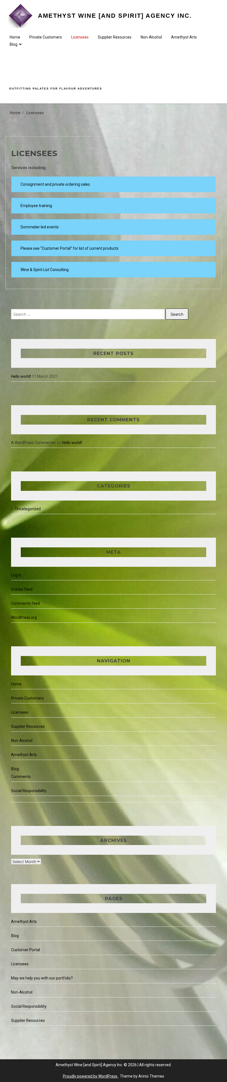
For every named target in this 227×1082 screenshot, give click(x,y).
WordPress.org (24, 617)
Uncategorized (28, 509)
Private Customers (45, 37)
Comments (21, 776)
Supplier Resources (114, 37)
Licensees (80, 37)
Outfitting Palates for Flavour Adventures (55, 88)
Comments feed (25, 603)
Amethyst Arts (184, 37)
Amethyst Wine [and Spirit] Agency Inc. (115, 15)
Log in (16, 575)
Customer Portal (25, 950)
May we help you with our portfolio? (42, 978)
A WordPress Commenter (33, 442)
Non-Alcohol (151, 37)
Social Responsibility (29, 790)
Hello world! (21, 376)
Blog (13, 44)
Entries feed (21, 589)
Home (15, 37)
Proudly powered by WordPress (90, 1076)
